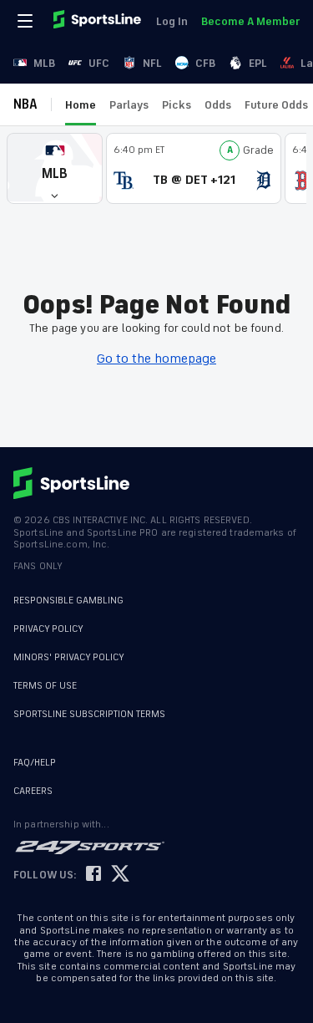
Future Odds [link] (276, 105)
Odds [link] (217, 105)
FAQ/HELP (34, 762)
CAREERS (33, 791)
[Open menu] (26, 21)
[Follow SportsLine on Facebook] (93, 874)
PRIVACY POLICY (48, 629)
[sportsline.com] (98, 21)
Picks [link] (176, 105)
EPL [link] (258, 63)
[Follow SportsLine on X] (120, 874)
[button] (55, 168)
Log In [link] (172, 21)
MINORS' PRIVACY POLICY (68, 657)
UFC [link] (98, 63)
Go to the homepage (156, 358)
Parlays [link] (129, 105)
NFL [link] (152, 63)
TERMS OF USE (45, 685)
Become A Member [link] (250, 21)
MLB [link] (44, 63)
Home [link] (80, 105)
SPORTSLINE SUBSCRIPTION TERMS (89, 714)
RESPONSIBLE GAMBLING (68, 600)
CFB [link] (205, 63)
